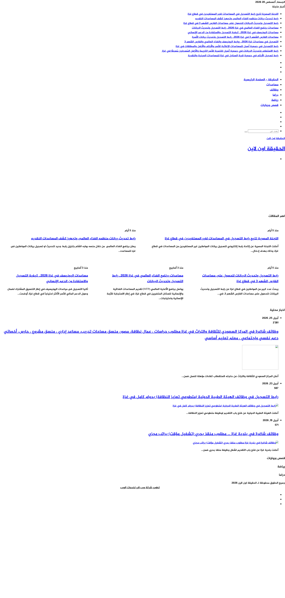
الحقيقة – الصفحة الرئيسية (261, 79)
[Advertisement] (186, 187)
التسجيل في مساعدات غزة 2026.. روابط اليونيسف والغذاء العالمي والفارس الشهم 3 (231, 42)
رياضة (274, 100)
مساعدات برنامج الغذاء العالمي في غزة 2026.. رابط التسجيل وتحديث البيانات (235, 28)
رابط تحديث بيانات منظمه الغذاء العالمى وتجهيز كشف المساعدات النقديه (236, 19)
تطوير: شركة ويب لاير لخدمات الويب (140, 487)
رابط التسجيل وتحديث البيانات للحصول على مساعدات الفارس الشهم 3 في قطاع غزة (230, 23)
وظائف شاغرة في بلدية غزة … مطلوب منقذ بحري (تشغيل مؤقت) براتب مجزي (213, 434)
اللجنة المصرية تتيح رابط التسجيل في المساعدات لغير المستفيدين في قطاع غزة (233, 14)
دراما (275, 95)
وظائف (274, 89)
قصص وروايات (269, 105)
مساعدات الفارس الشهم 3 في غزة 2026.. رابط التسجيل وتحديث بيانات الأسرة (235, 37)
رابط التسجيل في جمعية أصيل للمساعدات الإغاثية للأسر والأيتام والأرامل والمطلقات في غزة (227, 46)
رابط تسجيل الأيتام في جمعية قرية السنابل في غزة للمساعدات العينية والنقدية (233, 55)
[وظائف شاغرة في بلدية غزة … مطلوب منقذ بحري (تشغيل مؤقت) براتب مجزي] (235, 443)
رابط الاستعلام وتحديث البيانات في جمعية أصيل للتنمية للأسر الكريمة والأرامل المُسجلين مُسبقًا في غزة (219, 51)
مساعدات (272, 84)
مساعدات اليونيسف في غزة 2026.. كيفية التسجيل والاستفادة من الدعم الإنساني (233, 32)
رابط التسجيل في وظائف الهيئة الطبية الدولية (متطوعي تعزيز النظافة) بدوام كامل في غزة (200, 397)
